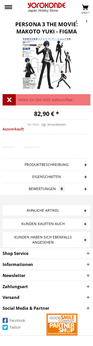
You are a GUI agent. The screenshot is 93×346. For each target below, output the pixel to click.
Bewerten (32, 147)
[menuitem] (8, 7)
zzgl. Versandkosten (53, 124)
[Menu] (8, 7)
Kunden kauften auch (43, 223)
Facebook (17, 320)
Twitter (15, 327)
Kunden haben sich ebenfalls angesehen (43, 240)
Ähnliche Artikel (43, 210)
